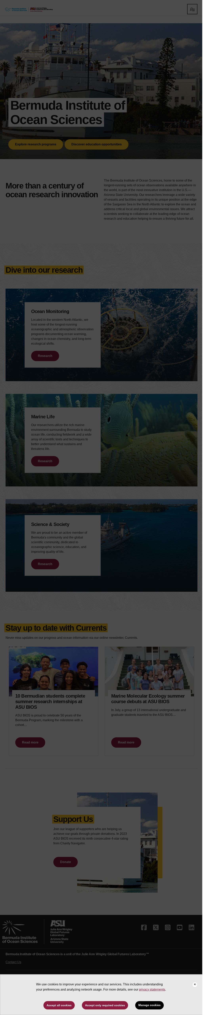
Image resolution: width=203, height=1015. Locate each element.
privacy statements (152, 989)
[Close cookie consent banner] (195, 984)
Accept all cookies (59, 1005)
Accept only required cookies (105, 1005)
